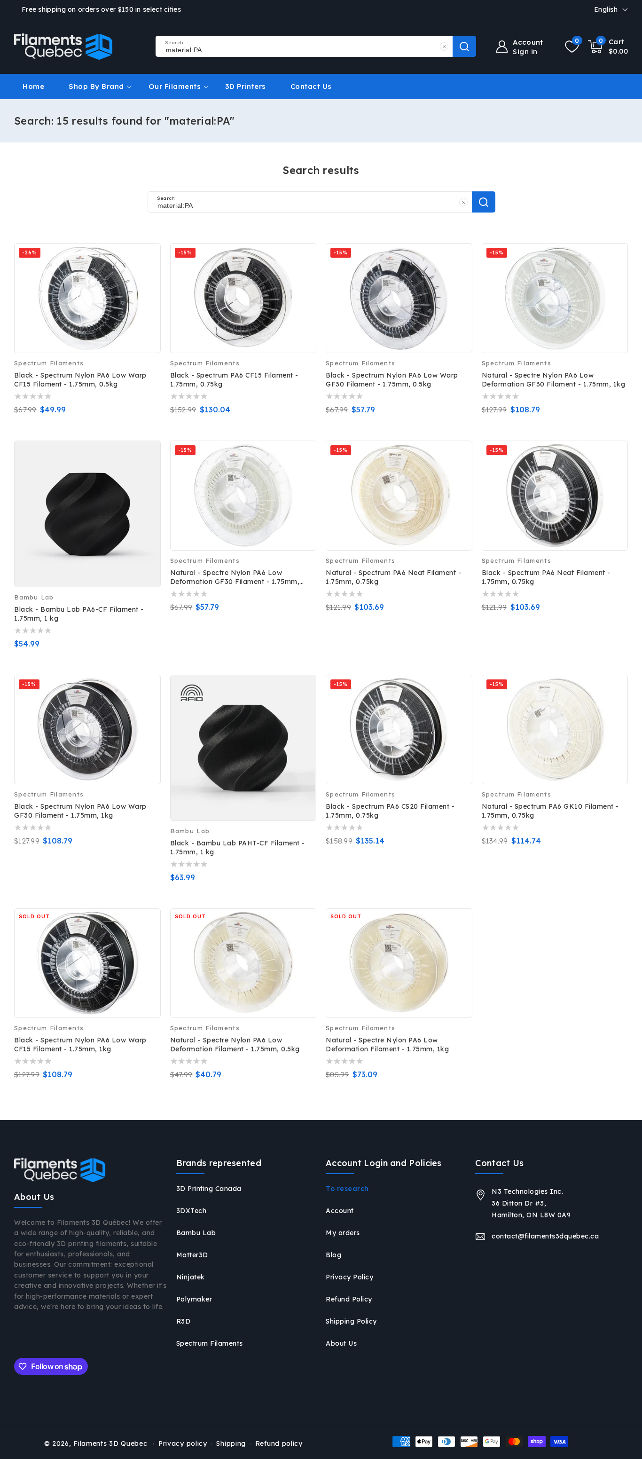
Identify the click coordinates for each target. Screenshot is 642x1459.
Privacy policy (182, 1443)
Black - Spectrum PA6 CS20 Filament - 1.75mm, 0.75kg (390, 811)
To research (347, 1188)
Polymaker (194, 1299)
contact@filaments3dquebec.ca (545, 1236)
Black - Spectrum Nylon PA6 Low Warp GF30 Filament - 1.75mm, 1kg (80, 811)
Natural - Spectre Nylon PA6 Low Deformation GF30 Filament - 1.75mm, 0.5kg (235, 577)
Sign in (525, 51)
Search (464, 46)
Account (340, 1211)
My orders (343, 1233)
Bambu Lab (196, 1233)
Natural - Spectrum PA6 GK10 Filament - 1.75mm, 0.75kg (550, 811)
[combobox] (316, 46)
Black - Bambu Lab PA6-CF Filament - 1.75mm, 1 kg (79, 614)
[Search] (483, 202)
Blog (333, 1255)
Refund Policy (349, 1299)
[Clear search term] (444, 46)
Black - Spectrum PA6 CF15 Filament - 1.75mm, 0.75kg (234, 379)
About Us (341, 1343)
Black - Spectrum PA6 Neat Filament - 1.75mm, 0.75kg (546, 577)
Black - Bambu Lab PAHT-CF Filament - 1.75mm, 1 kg (237, 847)
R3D (183, 1321)
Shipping (231, 1443)
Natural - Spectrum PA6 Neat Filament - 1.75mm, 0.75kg (393, 577)
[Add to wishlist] (147, 243)
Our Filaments (175, 86)
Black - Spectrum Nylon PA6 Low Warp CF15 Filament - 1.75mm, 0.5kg (80, 379)
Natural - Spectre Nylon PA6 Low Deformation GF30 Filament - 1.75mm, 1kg (554, 379)
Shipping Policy (351, 1321)
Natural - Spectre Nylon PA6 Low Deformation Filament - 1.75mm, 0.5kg (235, 1044)
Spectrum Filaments (209, 1343)
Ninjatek (190, 1277)
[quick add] (147, 460)
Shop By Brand (96, 86)
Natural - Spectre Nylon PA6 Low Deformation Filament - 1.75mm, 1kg (387, 1044)
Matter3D (192, 1255)
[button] (608, 46)
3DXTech (191, 1211)
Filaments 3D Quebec (110, 1443)
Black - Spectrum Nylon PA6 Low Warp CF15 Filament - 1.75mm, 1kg (80, 1044)
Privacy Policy (349, 1277)
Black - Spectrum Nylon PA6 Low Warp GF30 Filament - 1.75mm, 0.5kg (392, 379)
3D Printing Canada (209, 1188)
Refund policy (279, 1443)
